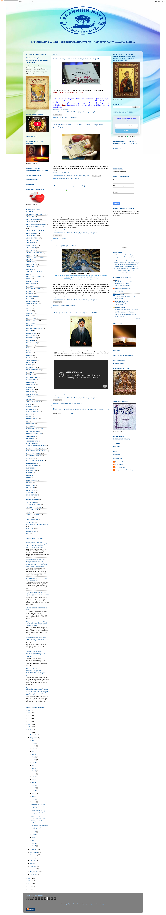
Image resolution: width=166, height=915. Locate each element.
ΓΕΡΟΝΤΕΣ (29, 291)
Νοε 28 (34, 746)
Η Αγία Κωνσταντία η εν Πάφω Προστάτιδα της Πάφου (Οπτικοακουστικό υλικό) (124, 283)
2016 (30, 881)
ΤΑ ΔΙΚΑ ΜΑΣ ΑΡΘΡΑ (33, 505)
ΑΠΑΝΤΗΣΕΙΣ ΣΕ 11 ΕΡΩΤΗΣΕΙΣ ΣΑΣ (36, 608)
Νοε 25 (34, 751)
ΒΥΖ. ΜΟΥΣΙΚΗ (31, 284)
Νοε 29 (34, 743)
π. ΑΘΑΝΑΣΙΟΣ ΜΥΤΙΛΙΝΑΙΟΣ (36, 446)
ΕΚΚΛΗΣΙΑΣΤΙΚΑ (31, 321)
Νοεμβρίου (33, 738)
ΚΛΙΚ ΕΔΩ (116, 350)
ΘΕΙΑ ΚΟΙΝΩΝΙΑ (31, 360)
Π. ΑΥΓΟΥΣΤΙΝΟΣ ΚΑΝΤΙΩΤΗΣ (36, 451)
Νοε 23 (34, 757)
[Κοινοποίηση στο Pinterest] (61, 114)
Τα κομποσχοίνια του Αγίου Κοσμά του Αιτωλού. (125, 291)
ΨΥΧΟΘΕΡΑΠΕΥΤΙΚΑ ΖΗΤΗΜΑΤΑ (37, 524)
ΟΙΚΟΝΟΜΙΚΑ (74, 178)
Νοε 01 (34, 846)
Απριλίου (33, 866)
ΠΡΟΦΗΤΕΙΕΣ (30, 490)
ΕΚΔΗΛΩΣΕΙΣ (30, 318)
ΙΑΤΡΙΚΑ (29, 365)
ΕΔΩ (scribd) (133, 143)
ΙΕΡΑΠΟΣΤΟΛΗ (31, 367)
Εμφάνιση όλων (136, 318)
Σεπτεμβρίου (34, 852)
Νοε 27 (34, 748)
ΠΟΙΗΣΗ (29, 478)
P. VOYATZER (119, 464)
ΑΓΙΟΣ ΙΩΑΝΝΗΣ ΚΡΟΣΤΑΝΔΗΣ (36, 224)
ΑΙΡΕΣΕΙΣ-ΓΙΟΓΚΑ (32, 240)
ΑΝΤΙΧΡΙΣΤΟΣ (30, 250)
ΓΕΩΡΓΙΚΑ (29, 299)
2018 (30, 732)
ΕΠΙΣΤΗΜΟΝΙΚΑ (31, 338)
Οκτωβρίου (33, 849)
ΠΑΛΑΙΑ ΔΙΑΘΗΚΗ (32, 465)
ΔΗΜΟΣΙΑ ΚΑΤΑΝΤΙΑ (33, 303)
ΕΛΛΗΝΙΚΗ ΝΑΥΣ (120, 467)
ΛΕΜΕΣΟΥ (29, 399)
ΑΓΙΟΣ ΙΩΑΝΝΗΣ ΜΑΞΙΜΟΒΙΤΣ (36, 226)
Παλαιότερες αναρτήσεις (98, 409)
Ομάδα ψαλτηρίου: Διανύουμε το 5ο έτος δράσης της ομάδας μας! (37, 60)
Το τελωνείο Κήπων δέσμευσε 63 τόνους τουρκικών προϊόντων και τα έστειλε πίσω (37, 594)
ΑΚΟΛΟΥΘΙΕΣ (30, 243)
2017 (30, 878)
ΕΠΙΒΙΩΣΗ (29, 330)
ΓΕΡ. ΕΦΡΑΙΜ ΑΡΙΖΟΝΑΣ (34, 289)
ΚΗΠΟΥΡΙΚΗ (30, 382)
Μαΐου (32, 863)
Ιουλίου (32, 858)
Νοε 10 (34, 793)
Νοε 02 (34, 843)
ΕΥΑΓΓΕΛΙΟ (30, 348)
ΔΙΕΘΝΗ (67, 117)
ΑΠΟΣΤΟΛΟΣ (30, 262)
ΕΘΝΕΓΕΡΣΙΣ (119, 295)
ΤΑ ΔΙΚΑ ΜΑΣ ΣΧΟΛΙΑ (33, 507)
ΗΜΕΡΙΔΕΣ (29, 352)
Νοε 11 (34, 791)
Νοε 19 (34, 768)
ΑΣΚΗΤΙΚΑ (29, 269)
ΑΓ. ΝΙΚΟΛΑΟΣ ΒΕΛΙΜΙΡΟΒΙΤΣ (36, 214)
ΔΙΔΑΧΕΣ (29, 308)
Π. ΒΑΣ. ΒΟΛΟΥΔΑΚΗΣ (33, 453)
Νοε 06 (34, 832)
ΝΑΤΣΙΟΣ (29, 416)
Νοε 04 (34, 837)
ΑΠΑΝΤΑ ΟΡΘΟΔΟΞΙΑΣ (123, 288)
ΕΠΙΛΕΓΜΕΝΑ (30, 335)
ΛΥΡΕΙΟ (28, 404)
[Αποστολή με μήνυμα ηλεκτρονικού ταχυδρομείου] (54, 114)
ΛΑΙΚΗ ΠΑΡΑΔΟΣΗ (32, 394)
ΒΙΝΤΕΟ (61, 117)
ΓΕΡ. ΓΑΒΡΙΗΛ (30, 286)
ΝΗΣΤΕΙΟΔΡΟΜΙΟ (32, 419)
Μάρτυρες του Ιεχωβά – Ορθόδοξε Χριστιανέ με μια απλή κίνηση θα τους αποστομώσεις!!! (36, 623)
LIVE (27, 533)
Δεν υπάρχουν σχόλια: (90, 112)
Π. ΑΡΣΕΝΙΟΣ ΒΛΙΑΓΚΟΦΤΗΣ (35, 448)
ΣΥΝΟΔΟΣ (29, 497)
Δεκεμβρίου (34, 735)
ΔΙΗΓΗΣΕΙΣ (29, 313)
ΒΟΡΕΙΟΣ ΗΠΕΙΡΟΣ (32, 281)
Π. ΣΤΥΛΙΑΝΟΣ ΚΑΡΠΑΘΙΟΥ (35, 461)
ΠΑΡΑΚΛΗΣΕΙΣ (31, 470)
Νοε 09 (34, 796)
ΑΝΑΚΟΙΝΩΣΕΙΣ (31, 245)
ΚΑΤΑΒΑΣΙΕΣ (30, 379)
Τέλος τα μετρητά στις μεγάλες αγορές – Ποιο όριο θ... (39, 812)
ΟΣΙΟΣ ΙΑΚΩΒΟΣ (31, 443)
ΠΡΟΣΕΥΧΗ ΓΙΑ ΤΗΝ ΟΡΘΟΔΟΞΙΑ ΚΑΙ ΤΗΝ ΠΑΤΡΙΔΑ (37, 169)
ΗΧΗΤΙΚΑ (29, 355)
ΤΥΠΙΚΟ (29, 517)
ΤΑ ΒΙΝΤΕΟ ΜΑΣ (31, 502)
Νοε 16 (34, 776)
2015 (30, 884)
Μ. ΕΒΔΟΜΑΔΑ (31, 407)
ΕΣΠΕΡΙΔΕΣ (30, 345)
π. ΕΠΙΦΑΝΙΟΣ (30, 458)
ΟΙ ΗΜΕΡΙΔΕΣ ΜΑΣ (32, 431)
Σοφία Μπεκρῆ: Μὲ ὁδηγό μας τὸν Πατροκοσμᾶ (125, 297)
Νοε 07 (34, 802)
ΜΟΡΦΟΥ (29, 414)
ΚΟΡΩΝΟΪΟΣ (30, 389)
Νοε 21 (34, 762)
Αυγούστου (33, 855)
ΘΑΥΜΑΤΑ (29, 357)
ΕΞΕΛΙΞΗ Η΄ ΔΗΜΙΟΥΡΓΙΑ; (34, 328)
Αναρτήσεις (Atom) (67, 413)
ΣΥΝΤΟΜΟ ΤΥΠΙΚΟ (32, 500)
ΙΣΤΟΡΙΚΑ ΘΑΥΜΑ (32, 377)
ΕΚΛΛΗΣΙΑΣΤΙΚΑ (31, 323)
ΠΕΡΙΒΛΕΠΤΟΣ (120, 308)
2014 (30, 886)
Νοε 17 (34, 774)
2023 (30, 718)
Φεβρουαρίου (34, 872)
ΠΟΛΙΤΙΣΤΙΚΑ (30, 485)
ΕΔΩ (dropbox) (122, 143)
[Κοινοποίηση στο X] (58, 114)
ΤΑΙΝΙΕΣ (29, 512)
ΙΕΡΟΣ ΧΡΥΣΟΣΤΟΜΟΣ (33, 370)
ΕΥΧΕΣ (28, 350)
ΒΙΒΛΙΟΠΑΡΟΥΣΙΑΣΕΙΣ (33, 276)
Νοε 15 (34, 779)
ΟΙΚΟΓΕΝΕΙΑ (30, 436)
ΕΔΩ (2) (127, 439)
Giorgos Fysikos (119, 462)
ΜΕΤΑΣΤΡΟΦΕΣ (31, 409)
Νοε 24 (34, 754)
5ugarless (92, 904)
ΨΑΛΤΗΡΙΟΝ (30, 522)
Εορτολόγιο (125, 247)
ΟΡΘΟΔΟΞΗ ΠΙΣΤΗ (32, 441)
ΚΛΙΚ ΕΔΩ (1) (117, 439)
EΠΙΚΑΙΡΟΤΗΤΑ (31, 531)
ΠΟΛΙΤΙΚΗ (29, 483)
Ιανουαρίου (34, 874)
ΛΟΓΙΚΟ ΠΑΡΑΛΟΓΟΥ (33, 402)
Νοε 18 (34, 771)
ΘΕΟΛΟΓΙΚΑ (30, 362)
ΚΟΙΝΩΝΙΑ (29, 387)
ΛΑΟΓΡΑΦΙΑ (30, 397)
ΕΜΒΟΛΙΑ (29, 325)
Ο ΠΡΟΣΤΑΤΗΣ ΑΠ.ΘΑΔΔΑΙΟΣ (35, 429)
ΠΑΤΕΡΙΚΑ (62, 238)
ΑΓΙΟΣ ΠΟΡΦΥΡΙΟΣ (65, 403)
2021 (30, 724)
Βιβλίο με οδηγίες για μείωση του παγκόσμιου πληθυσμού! (76, 58)
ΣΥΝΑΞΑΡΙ (29, 492)
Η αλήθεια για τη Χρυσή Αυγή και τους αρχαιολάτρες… (36, 579)
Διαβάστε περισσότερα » (61, 109)
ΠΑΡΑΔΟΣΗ (30, 468)
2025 (30, 713)
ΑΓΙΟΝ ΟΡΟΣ (30, 217)
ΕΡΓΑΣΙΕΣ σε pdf (31, 343)
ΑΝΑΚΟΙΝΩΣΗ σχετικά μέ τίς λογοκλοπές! (124, 303)
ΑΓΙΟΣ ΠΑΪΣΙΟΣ (31, 235)
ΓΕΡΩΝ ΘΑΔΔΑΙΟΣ (32, 296)
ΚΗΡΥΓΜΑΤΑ (30, 384)
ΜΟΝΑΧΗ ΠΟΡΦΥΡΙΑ (33, 411)
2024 (30, 716)
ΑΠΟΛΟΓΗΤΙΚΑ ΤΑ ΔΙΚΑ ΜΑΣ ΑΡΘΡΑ (35, 258)
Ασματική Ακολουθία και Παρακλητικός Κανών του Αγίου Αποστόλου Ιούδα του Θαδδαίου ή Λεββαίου (36, 654)
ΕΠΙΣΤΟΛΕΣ (30, 340)
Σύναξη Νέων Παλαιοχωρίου (126, 272)
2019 (30, 730)
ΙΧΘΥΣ (117, 280)
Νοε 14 (34, 782)
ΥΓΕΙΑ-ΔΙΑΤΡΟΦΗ (32, 519)
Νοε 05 (34, 834)
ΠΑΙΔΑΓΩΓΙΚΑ (31, 463)
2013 (30, 889)
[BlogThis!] (56, 114)
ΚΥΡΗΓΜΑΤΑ (30, 392)
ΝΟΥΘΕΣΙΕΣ (30, 424)
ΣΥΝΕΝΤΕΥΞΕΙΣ (31, 495)
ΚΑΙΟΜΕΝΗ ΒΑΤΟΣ (121, 301)
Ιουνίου (32, 860)
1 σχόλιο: (86, 176)
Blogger (102, 904)
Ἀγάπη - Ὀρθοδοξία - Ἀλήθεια (64, 245)
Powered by (122, 136)
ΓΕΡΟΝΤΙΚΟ (30, 294)
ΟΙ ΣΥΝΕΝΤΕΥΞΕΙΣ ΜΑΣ (34, 434)
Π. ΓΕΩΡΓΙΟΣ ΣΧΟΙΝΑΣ (33, 456)
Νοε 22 (34, 760)
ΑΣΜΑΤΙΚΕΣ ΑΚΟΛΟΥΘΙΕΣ (35, 272)
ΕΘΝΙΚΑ (29, 316)
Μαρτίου (33, 869)
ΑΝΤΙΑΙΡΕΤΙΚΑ (64, 305)
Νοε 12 (34, 788)
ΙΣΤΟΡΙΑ (29, 372)
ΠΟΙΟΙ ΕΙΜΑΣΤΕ (31, 480)
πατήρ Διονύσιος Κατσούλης (124, 470)
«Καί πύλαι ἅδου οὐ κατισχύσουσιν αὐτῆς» (69, 186)
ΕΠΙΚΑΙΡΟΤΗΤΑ (64, 178)
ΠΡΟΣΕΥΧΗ (30, 488)
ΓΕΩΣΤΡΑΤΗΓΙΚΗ (31, 301)
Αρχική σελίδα (79, 409)
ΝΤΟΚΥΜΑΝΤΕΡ (77, 403)
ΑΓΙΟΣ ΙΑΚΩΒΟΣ (31, 221)
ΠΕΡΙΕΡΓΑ (74, 117)
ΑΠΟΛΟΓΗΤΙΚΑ (31, 255)
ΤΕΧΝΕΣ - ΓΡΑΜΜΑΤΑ (33, 515)
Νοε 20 (34, 765)
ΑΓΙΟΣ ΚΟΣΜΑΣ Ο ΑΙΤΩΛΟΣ (35, 231)
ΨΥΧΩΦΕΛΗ (73, 305)
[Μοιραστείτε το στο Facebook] (60, 114)
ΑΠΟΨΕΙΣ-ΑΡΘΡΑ (31, 264)
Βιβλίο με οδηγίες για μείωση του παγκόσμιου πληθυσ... (39, 806)
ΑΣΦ (27, 274)
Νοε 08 (34, 799)
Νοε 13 (34, 785)
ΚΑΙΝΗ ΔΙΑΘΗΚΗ (118, 364)
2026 (30, 710)
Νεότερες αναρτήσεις (62, 409)
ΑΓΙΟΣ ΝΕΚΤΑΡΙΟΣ (32, 233)
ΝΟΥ (27, 421)
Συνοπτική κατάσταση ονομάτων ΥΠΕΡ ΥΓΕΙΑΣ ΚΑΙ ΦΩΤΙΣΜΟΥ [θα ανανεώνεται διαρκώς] (37, 639)
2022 (30, 721)
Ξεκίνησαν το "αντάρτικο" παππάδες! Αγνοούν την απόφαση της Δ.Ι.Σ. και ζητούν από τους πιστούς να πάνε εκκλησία (36, 544)
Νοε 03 (34, 840)
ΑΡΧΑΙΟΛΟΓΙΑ (31, 267)
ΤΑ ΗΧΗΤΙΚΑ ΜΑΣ (32, 510)
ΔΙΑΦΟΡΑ (29, 306)
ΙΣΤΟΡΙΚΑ (29, 375)
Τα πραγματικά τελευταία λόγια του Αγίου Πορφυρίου (75, 312)
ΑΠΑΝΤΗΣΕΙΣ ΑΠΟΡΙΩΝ (34, 253)
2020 (30, 727)
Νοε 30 (34, 740)
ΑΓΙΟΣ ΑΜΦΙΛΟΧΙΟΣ (33, 219)
